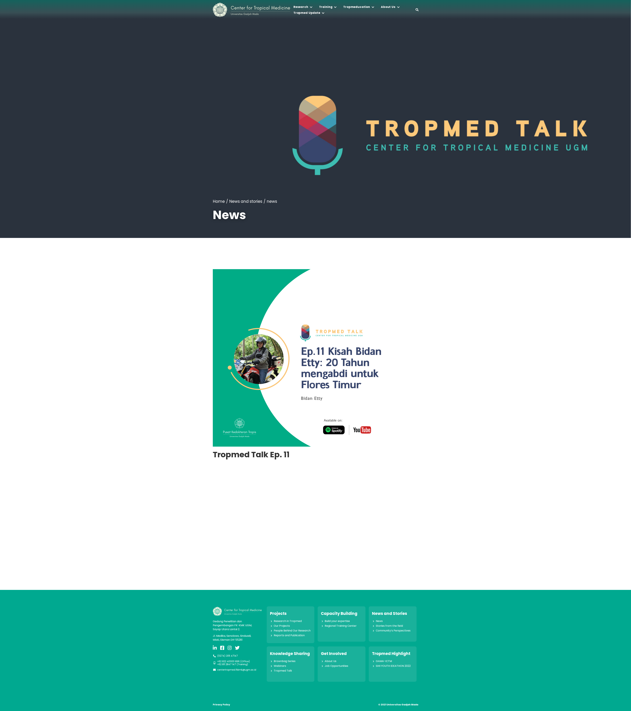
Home (219, 201)
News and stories (245, 201)
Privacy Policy (221, 704)
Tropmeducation (356, 7)
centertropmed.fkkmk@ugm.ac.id (236, 669)
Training (326, 7)
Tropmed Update (306, 13)
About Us (388, 7)
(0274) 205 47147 (227, 655)
